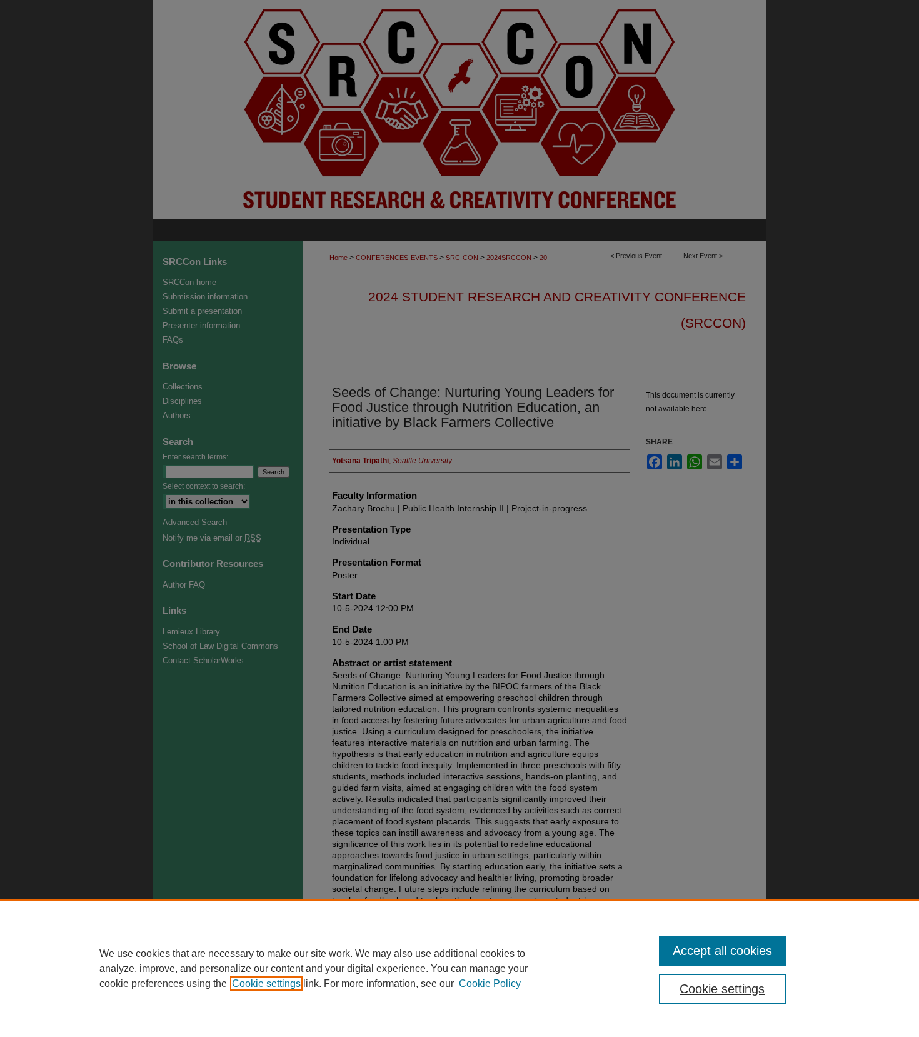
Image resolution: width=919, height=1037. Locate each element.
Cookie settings (266, 983)
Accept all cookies (722, 951)
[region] (459, 968)
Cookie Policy (490, 983)
